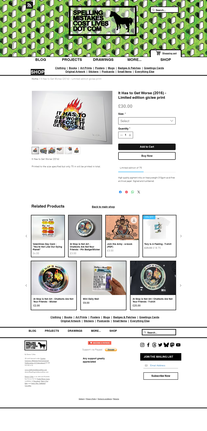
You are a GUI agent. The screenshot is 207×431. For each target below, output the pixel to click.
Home (35, 79)
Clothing (60, 68)
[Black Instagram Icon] (142, 345)
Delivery (82, 399)
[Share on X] (139, 192)
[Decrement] (121, 135)
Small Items (125, 71)
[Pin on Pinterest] (126, 192)
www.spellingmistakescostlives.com (36, 370)
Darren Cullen (29, 376)
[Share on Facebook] (120, 192)
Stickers (93, 71)
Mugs (111, 68)
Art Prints (86, 68)
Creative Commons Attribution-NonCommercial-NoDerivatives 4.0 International (37, 360)
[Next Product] (181, 236)
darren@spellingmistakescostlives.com (37, 372)
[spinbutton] (125, 135)
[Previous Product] (26, 236)
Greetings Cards (154, 68)
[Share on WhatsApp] (133, 192)
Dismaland (36, 381)
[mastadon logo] (172, 345)
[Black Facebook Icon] (148, 345)
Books (73, 68)
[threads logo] (154, 345)
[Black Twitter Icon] (160, 345)
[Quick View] (47, 227)
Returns (116, 399)
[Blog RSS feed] (29, 5)
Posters (100, 68)
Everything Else (144, 71)
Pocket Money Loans (43, 379)
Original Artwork (75, 71)
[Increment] (130, 135)
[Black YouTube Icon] (178, 345)
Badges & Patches (129, 68)
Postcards (108, 71)
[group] (103, 236)
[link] (131, 167)
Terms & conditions (105, 399)
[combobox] (147, 121)
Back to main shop (103, 206)
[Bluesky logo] (166, 345)
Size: (122, 113)
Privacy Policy (91, 399)
